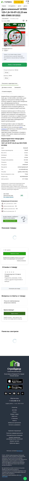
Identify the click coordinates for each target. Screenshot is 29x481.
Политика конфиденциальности (14, 433)
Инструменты (11, 6)
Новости (14, 420)
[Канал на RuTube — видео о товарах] (22, 393)
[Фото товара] (14, 35)
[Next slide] (26, 34)
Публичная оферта (14, 443)
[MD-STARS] (20, 195)
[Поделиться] (26, 21)
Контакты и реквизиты (14, 424)
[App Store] (14, 381)
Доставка (14, 410)
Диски (19, 6)
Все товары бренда (8, 197)
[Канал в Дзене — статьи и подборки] (18, 393)
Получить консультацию (10, 220)
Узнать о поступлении (14, 64)
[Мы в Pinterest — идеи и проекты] (5, 393)
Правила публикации (21, 260)
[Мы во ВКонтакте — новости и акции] (10, 393)
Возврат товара (14, 414)
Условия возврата (7, 91)
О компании (14, 418)
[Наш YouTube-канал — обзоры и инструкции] (14, 393)
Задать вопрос (14, 313)
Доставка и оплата (7, 87)
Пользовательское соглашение (14, 435)
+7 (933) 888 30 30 (14, 401)
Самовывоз (17, 87)
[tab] (15, 44)
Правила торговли (14, 441)
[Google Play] (14, 387)
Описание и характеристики (9, 83)
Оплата (14, 412)
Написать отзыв (14, 253)
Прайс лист (14, 416)
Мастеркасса (19, 450)
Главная (4, 6)
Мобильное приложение (14, 422)
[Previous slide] (2, 34)
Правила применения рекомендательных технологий (14, 438)
